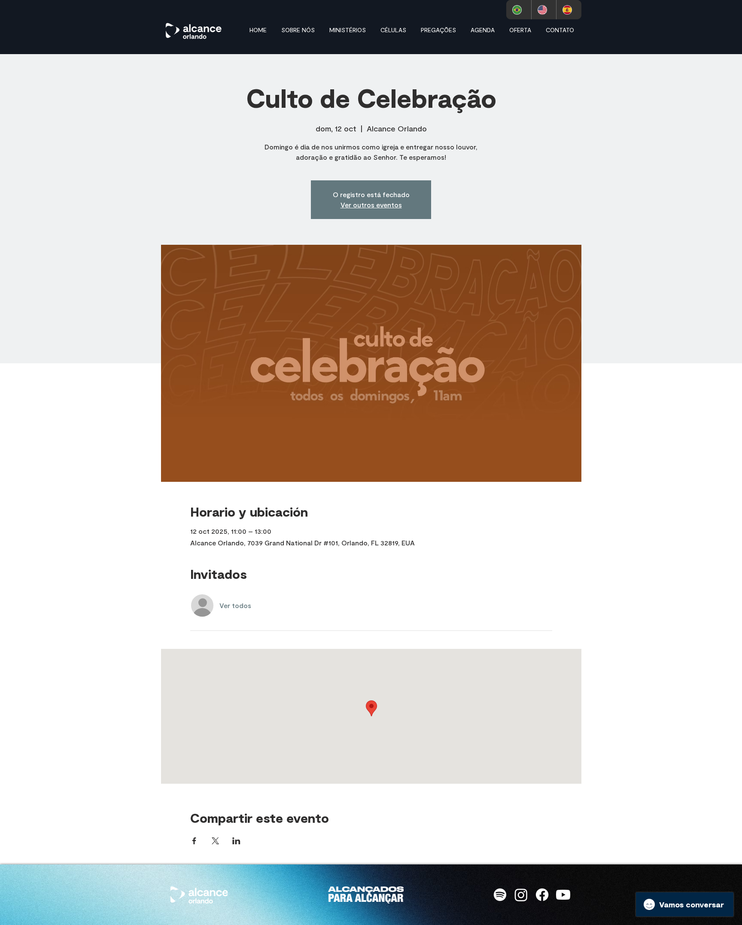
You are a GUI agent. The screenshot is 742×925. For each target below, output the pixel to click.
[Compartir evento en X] (215, 840)
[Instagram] (521, 894)
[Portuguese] (518, 9)
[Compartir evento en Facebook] (194, 840)
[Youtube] (563, 894)
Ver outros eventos (371, 205)
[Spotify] (500, 894)
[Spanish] (568, 9)
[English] (543, 9)
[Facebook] (542, 894)
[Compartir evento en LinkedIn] (236, 840)
